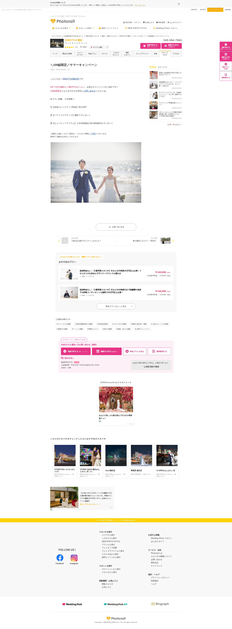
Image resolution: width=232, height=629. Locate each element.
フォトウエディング (215, 9)
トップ (54, 54)
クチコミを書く (98, 47)
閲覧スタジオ (107, 584)
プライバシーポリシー (160, 577)
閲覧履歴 (161, 22)
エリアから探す (108, 535)
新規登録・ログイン (133, 22)
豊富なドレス (93, 329)
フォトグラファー (142, 54)
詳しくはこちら (140, 5)
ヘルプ (154, 584)
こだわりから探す (109, 538)
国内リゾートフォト (110, 28)
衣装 (155, 54)
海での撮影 (108, 329)
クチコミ (105, 54)
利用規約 (154, 581)
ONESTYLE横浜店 (70, 79)
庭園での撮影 (63, 329)
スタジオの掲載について (161, 556)
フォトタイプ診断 (109, 548)
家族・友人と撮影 (124, 329)
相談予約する (225, 48)
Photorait (116, 618)
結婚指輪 (228, 9)
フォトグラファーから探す (113, 551)
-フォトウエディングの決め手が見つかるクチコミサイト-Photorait (62, 21)
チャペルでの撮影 (64, 324)
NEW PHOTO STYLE (137, 28)
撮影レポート (127, 54)
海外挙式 (203, 9)
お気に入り (106, 587)
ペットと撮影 (78, 329)
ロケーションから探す (111, 569)
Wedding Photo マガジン (167, 28)
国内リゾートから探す (111, 557)
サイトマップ (156, 566)
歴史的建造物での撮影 (85, 324)
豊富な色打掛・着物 (139, 324)
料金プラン (92, 54)
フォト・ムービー (80, 54)
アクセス (176, 54)
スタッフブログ (165, 54)
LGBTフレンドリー (143, 329)
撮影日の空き (226, 58)
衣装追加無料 (103, 324)
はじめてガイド (176, 22)
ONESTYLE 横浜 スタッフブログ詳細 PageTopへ (118, 520)
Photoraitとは (156, 553)
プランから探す (108, 545)
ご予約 (93, 134)
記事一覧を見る (174, 125)
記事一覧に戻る (118, 227)
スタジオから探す (109, 572)
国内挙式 (194, 9)
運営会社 (154, 563)
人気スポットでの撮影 (160, 324)
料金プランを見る (225, 67)
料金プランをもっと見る (116, 306)
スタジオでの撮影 (120, 324)
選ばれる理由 (67, 54)
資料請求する (226, 77)
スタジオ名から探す (110, 554)
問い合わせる (66, 358)
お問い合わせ (90, 91)
